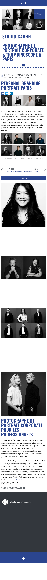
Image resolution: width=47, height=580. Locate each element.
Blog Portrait (9, 74)
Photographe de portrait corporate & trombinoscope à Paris (23, 52)
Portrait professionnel (21, 77)
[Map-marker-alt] (21, 2)
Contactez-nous (21, 480)
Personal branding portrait (25, 74)
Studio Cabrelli (19, 36)
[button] (23, 65)
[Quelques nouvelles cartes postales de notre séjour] (12, 526)
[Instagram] (25, 2)
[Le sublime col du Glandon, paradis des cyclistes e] (12, 513)
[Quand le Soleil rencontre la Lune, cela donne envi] (12, 538)
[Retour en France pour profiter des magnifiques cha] (34, 513)
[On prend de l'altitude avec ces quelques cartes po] (34, 526)
